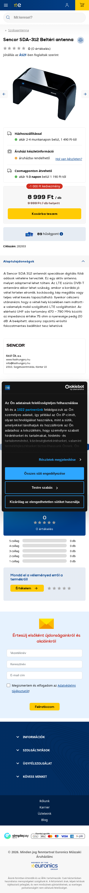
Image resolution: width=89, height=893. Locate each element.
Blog (44, 820)
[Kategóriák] (5, 5)
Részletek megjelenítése (57, 459)
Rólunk (44, 801)
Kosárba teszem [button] (44, 213)
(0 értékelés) (39, 48)
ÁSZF (23, 55)
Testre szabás (42, 487)
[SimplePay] (44, 836)
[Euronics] (16, 5)
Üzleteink (44, 813)
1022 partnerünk (30, 409)
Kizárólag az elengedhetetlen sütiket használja (44, 501)
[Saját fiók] (68, 5)
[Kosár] (82, 5)
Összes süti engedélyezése (44, 473)
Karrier (45, 807)
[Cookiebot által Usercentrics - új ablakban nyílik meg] (65, 387)
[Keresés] (81, 18)
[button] (4, 94)
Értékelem (23, 588)
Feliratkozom (44, 706)
